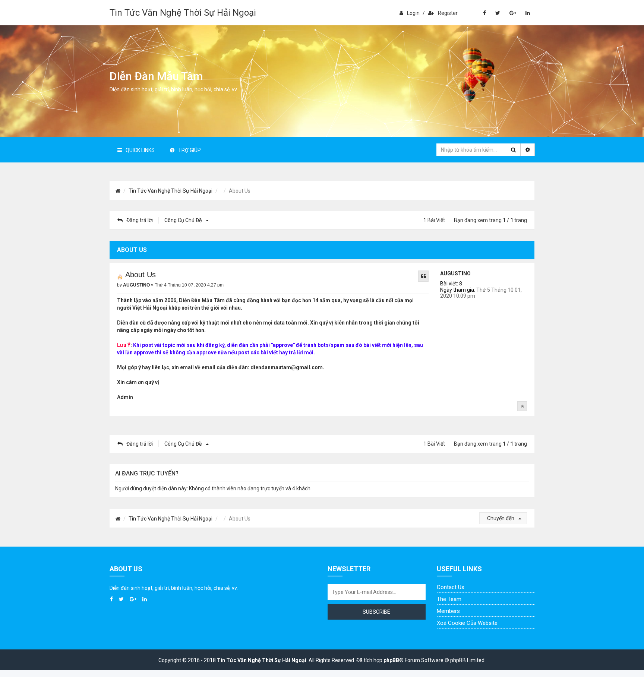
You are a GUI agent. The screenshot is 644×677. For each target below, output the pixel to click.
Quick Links (140, 150)
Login (413, 13)
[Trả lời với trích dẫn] (423, 276)
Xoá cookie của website (467, 623)
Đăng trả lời (139, 220)
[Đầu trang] (522, 406)
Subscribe (376, 612)
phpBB (391, 660)
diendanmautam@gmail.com (286, 367)
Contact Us (450, 587)
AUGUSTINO (455, 273)
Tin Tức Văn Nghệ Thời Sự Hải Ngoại (183, 12)
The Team (449, 599)
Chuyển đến (501, 518)
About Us (140, 275)
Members (448, 611)
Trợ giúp (189, 150)
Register (448, 13)
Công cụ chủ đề (183, 220)
